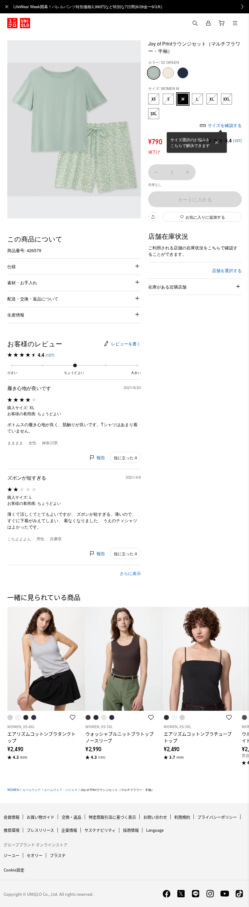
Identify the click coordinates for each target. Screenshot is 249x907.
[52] (153, 72)
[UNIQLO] (18, 23)
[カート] (221, 23)
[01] (168, 72)
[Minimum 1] (156, 172)
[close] (6, 6)
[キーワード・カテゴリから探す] (195, 23)
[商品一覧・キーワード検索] (235, 23)
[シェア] (153, 217)
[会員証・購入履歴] (208, 23)
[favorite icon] (72, 717)
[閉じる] (216, 142)
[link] (131, 6)
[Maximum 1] (188, 172)
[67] (182, 72)
